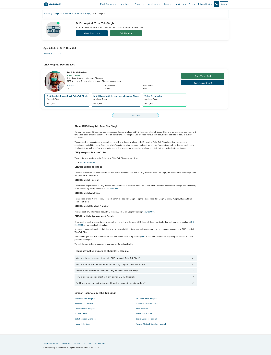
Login (224, 4)
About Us (66, 343)
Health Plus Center (144, 314)
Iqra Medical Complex (84, 304)
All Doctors (100, 343)
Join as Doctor (205, 4)
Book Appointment (203, 83)
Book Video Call (203, 76)
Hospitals (58, 14)
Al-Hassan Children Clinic (147, 304)
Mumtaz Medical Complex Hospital (151, 324)
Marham (47, 14)
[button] (216, 4)
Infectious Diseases (52, 54)
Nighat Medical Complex (85, 319)
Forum (191, 4)
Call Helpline (126, 33)
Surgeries (139, 4)
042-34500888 (112, 189)
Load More (135, 116)
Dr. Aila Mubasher (88, 162)
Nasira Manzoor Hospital (146, 319)
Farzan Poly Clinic (82, 324)
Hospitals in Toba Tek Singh (77, 14)
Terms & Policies (50, 343)
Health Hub (180, 4)
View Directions (92, 33)
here (143, 237)
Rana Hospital (142, 309)
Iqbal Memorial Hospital (85, 299)
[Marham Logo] (52, 5)
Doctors (77, 343)
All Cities (88, 343)
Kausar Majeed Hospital (85, 309)
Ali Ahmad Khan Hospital (146, 299)
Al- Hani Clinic (81, 314)
